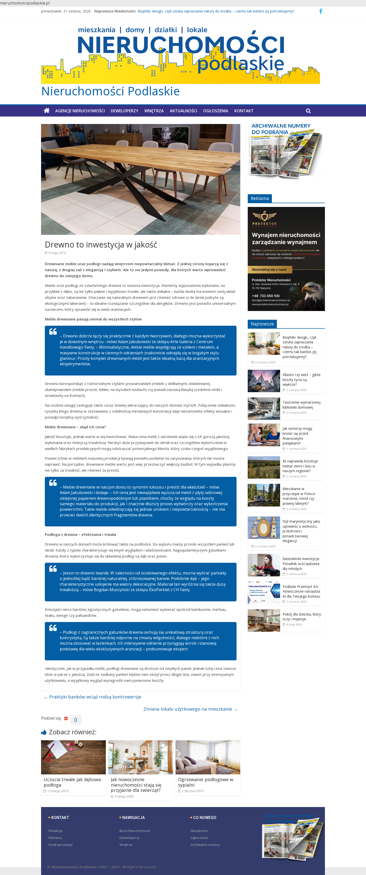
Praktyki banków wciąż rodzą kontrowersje (92, 697)
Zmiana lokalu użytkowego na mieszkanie (190, 709)
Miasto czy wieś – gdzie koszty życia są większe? (302, 379)
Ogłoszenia (215, 111)
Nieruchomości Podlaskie (110, 91)
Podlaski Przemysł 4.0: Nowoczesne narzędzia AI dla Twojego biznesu (301, 591)
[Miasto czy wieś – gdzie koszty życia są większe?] (264, 372)
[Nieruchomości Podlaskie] (46, 110)
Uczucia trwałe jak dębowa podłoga (72, 782)
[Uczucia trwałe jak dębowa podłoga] (73, 743)
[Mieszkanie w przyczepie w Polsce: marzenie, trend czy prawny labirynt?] (264, 486)
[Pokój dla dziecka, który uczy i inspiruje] (264, 612)
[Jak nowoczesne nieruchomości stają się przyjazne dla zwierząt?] (140, 743)
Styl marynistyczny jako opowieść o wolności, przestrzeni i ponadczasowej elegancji (301, 531)
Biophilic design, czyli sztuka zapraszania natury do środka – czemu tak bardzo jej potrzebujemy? (216, 11)
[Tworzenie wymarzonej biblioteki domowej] (264, 400)
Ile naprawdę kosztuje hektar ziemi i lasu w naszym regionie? (300, 466)
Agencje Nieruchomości (80, 111)
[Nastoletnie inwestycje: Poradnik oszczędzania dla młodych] (264, 556)
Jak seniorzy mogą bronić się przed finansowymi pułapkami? (297, 435)
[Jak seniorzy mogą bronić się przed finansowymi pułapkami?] (264, 426)
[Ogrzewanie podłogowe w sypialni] (208, 743)
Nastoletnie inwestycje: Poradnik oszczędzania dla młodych (301, 563)
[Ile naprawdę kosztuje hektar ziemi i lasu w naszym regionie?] (264, 458)
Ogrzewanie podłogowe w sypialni (205, 782)
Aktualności (183, 111)
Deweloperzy (124, 111)
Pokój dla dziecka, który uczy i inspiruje (302, 617)
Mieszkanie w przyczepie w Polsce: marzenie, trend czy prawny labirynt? (299, 496)
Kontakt (244, 111)
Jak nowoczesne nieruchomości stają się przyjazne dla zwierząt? (136, 784)
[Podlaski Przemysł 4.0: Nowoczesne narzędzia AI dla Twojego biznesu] (264, 584)
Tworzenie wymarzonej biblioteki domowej (301, 405)
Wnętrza (154, 111)
